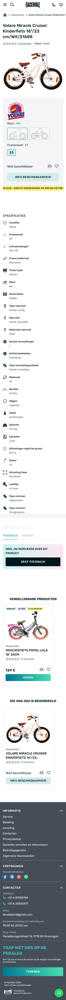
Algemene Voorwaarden (18, 856)
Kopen (28, 677)
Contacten (10, 833)
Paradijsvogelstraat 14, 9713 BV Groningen (30, 936)
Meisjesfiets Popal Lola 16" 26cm (27, 652)
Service (8, 816)
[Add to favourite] (57, 166)
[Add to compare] (50, 166)
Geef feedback (33, 561)
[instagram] (19, 877)
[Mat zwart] (39, 133)
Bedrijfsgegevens (14, 850)
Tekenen (33, 971)
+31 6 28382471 (17, 903)
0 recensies (24, 44)
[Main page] (33, 5)
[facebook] (5, 877)
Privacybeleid (12, 839)
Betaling (8, 822)
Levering (8, 828)
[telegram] (12, 877)
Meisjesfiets (17, 15)
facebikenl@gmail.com (17, 914)
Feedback (10, 535)
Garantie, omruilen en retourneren (25, 844)
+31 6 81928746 (17, 897)
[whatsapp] (26, 877)
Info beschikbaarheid (33, 177)
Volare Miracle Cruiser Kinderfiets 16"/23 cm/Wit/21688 (26, 756)
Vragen (27, 535)
